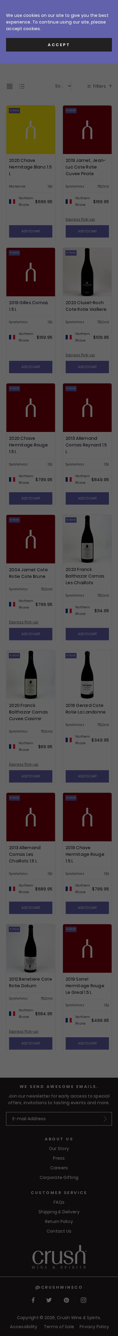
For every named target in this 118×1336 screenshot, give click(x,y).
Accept (59, 45)
